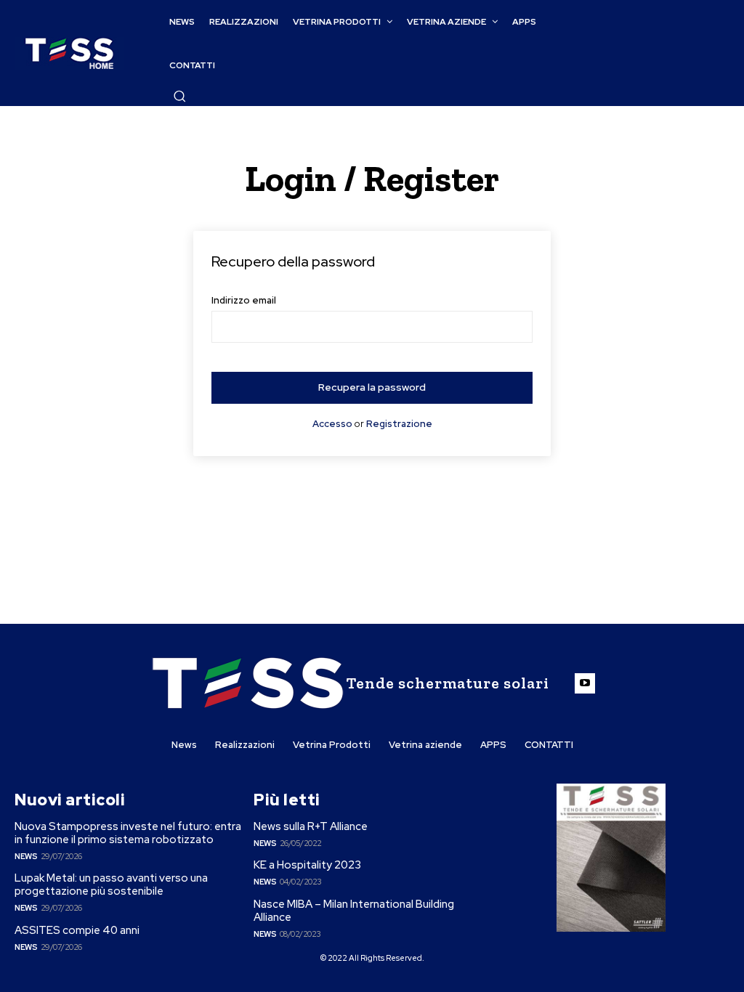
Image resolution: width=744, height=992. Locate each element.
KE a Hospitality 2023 (307, 865)
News (26, 856)
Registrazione (399, 424)
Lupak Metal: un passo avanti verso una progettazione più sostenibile (111, 884)
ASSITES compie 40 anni (77, 930)
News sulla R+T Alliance (311, 826)
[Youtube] (585, 683)
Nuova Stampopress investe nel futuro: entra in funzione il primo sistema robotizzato (128, 833)
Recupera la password (372, 387)
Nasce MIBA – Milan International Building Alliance (354, 910)
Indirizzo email (243, 300)
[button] (179, 95)
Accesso (332, 424)
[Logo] (69, 53)
